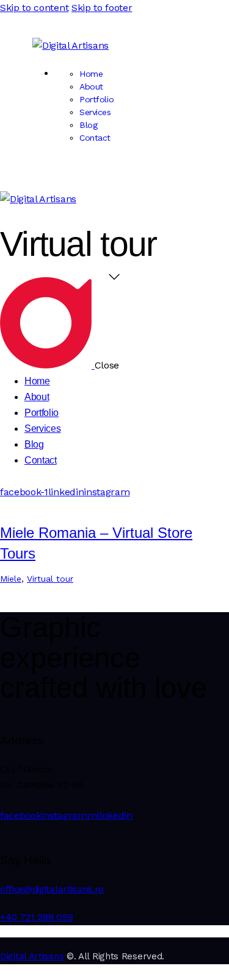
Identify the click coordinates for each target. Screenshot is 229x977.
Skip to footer (102, 7)
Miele (10, 579)
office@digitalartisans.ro (52, 889)
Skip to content (34, 7)
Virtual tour (50, 579)
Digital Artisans (32, 956)
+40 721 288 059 (36, 917)
